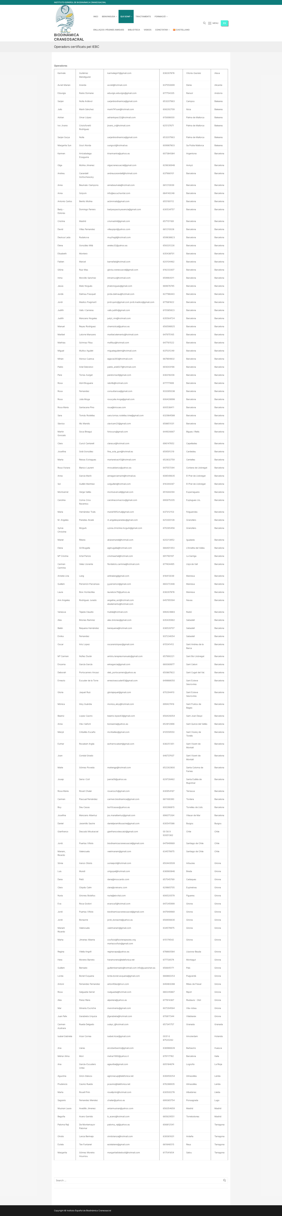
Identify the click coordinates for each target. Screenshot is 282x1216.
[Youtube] (225, 2)
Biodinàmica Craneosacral (69, 37)
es (224, 23)
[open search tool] (204, 23)
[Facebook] (220, 2)
